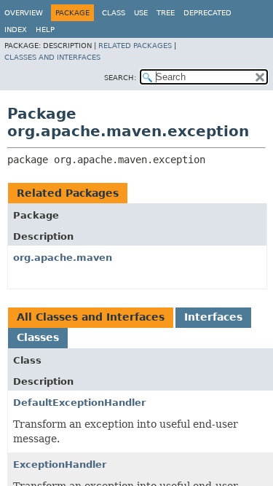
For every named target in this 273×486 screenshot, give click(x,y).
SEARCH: (120, 78)
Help (45, 30)
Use (141, 13)
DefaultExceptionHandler (79, 402)
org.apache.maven (62, 257)
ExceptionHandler (59, 464)
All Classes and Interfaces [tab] (91, 317)
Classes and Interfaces (52, 57)
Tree (166, 13)
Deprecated (207, 13)
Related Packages (135, 46)
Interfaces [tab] (213, 317)
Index (15, 30)
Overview (23, 13)
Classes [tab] (38, 337)
